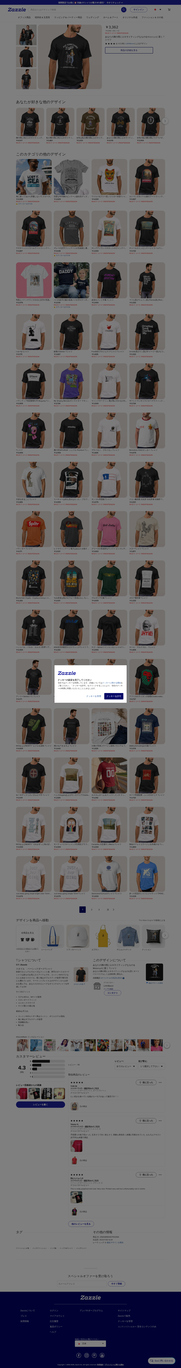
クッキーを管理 (93, 696)
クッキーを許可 (113, 696)
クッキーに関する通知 (111, 683)
